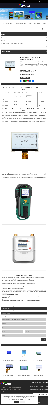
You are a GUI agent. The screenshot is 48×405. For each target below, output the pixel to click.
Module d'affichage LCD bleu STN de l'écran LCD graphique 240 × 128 (9, 360)
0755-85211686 (4, 387)
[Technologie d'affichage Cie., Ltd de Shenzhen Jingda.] (24, 5)
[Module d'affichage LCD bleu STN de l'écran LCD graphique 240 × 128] (9, 353)
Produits (7, 23)
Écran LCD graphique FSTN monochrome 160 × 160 (24, 360)
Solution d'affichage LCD (5, 46)
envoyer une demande (25, 77)
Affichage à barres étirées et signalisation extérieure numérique (12, 43)
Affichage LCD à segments (7, 310)
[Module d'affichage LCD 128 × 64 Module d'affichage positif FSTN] (10, 66)
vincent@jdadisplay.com (16, 387)
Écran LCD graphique (28, 23)
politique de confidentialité (25, 399)
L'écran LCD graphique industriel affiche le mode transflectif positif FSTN (24, 375)
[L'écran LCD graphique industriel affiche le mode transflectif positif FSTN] (24, 368)
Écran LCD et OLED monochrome (16, 23)
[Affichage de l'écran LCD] (39, 368)
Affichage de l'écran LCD (39, 375)
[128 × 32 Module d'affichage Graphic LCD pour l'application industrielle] (9, 368)
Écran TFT (3, 40)
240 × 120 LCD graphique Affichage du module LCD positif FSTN (39, 360)
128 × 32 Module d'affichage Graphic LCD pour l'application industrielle (9, 375)
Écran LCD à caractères (17, 310)
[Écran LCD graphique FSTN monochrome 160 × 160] (24, 353)
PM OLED (34, 310)
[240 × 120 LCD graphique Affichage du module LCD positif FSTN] (39, 353)
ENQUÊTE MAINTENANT (40, 394)
